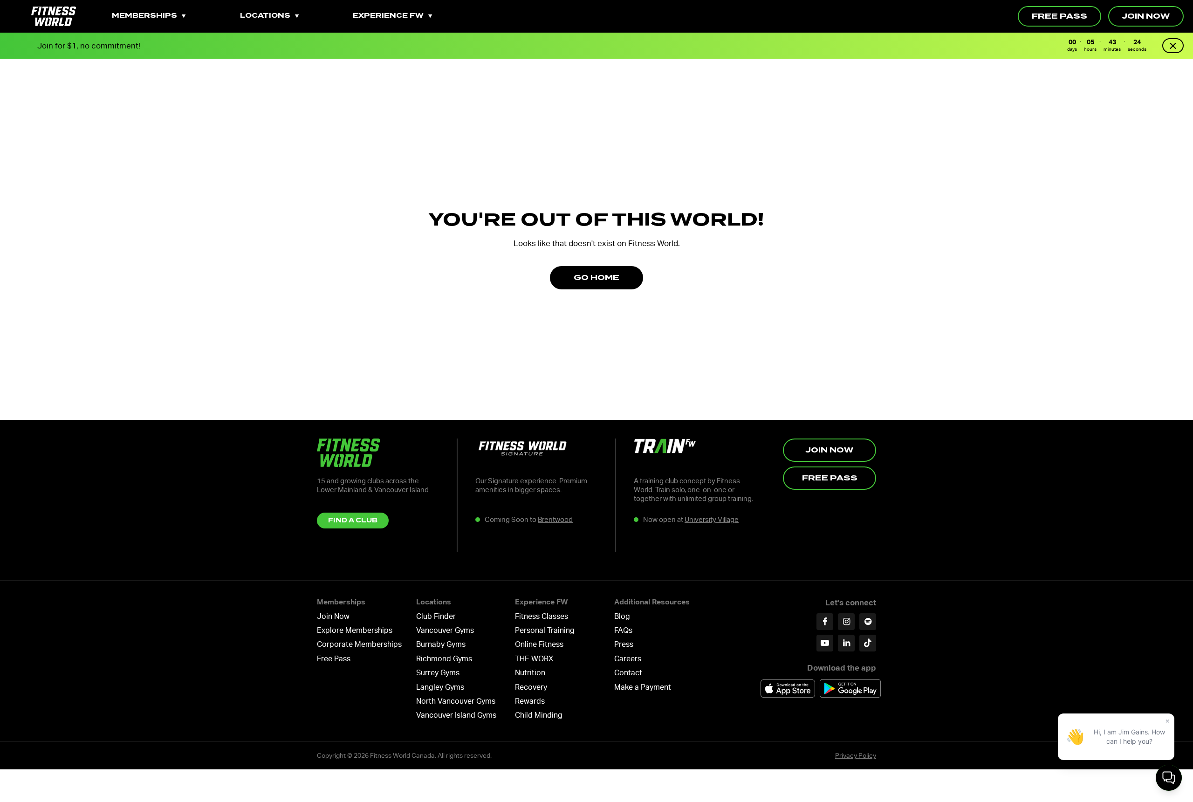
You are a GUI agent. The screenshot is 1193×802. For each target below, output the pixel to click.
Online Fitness (539, 644)
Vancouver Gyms (445, 630)
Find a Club (352, 520)
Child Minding (538, 715)
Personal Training (545, 630)
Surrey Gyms (437, 672)
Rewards (530, 701)
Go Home (596, 277)
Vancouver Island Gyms (456, 715)
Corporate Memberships (359, 644)
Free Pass (1059, 16)
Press (623, 644)
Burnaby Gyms (441, 644)
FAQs (623, 630)
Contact (628, 672)
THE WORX (534, 658)
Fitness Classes (541, 616)
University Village (712, 519)
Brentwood (555, 519)
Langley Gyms (440, 687)
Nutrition (530, 672)
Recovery (531, 687)
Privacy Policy (855, 755)
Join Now (1146, 16)
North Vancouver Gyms (455, 701)
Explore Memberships (354, 630)
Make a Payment (642, 687)
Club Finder (436, 616)
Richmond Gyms (444, 658)
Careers (627, 658)
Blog (622, 616)
